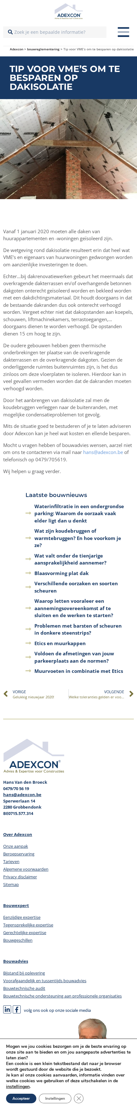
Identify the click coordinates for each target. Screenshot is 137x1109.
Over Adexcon (17, 834)
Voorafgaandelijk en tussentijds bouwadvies (44, 980)
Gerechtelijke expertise (24, 932)
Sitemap (11, 884)
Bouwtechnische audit (24, 988)
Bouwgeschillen (17, 940)
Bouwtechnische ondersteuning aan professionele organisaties (62, 996)
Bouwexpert (16, 905)
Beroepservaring (18, 854)
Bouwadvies (15, 961)
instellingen (18, 1087)
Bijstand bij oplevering (24, 973)
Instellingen (55, 1098)
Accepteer (21, 1098)
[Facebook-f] (17, 1009)
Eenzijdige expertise (21, 917)
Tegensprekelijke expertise (28, 925)
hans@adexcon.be (103, 452)
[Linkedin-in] (7, 1009)
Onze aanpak (15, 846)
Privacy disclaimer (20, 877)
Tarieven (11, 861)
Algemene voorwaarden (25, 869)
